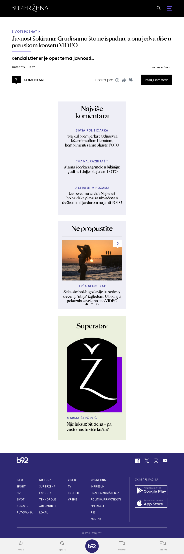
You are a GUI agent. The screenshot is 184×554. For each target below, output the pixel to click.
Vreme (72, 499)
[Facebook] (137, 461)
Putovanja (25, 512)
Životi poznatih (26, 32)
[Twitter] (147, 461)
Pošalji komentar (156, 80)
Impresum (98, 486)
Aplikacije (98, 506)
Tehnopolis (47, 499)
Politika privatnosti (106, 499)
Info (20, 480)
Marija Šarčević (82, 418)
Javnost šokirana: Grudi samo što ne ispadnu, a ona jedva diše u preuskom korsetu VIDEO (91, 42)
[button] (86, 304)
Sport (21, 486)
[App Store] (151, 503)
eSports (45, 493)
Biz (19, 493)
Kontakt (97, 519)
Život (21, 499)
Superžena (47, 486)
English (73, 493)
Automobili (47, 506)
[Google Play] (151, 490)
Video (72, 480)
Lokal (43, 512)
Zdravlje (23, 506)
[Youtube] (165, 461)
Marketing (98, 480)
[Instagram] (156, 461)
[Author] (92, 375)
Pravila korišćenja (105, 493)
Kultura (45, 480)
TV (69, 486)
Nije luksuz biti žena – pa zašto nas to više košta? (89, 427)
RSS (93, 512)
